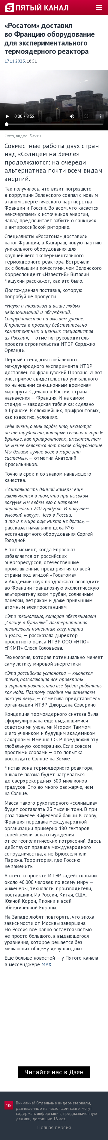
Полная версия (54, 1127)
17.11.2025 (14, 61)
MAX (46, 964)
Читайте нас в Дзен (54, 1072)
